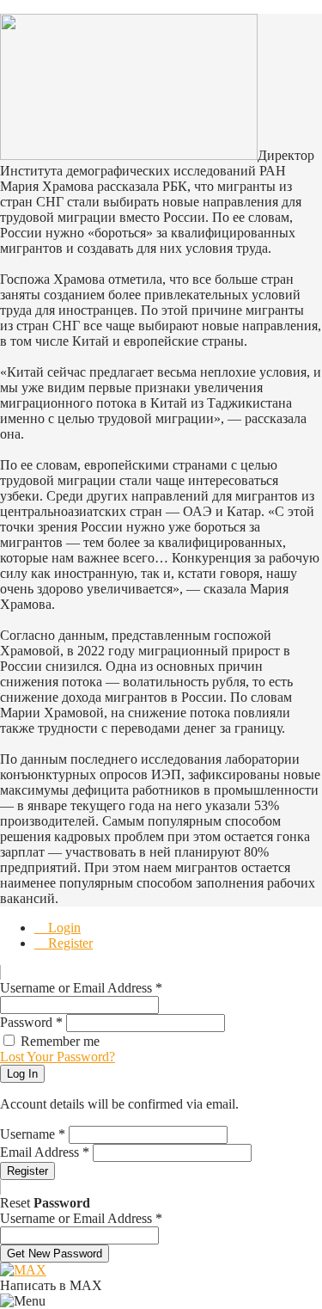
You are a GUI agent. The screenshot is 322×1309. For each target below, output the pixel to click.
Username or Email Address (81, 987)
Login (63, 927)
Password (31, 1022)
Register (69, 943)
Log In (22, 1073)
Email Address (44, 1152)
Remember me (60, 1041)
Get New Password (54, 1253)
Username (32, 1134)
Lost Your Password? (57, 1056)
